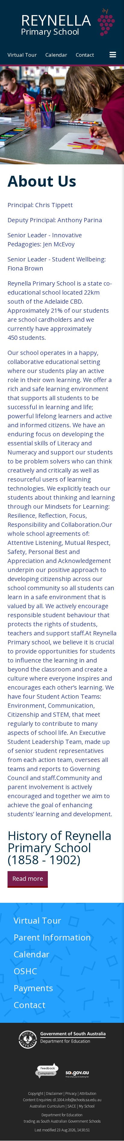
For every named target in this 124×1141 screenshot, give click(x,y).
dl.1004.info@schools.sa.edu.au (77, 1099)
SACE (71, 1106)
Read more (27, 878)
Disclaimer (54, 1093)
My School (87, 1106)
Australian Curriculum (47, 1106)
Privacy (71, 1093)
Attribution (87, 1093)
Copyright (35, 1093)
